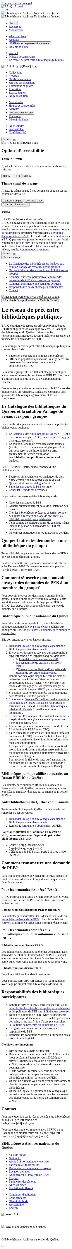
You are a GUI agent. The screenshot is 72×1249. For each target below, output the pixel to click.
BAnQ (5, 9)
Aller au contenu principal (16, 3)
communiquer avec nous (34, 249)
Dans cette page (11, 257)
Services (14, 75)
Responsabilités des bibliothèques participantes (36, 287)
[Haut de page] (2, 1246)
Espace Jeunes (17, 92)
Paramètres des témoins (22, 1181)
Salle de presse (17, 1154)
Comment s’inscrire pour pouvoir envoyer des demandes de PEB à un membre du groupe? (35, 278)
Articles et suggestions (22, 82)
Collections (15, 72)
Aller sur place (17, 1184)
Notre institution (18, 95)
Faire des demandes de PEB (25, 486)
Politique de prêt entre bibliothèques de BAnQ (39, 1024)
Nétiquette (15, 1158)
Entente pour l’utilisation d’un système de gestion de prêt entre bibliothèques (41, 671)
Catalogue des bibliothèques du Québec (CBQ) (40, 433)
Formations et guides (21, 85)
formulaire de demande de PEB (20, 919)
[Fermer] (14, 140)
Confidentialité (17, 132)
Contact (13, 290)
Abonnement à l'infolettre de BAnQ (30, 1174)
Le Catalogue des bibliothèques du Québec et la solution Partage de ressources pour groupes (36, 265)
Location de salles (19, 1171)
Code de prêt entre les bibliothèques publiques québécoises (36, 517)
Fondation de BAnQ (21, 1188)
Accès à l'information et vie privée (29, 1161)
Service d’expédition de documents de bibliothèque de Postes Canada (39, 701)
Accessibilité (16, 129)
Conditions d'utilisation (22, 1194)
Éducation (15, 89)
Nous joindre (16, 125)
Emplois (13, 1178)
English (13, 1207)
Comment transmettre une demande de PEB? (35, 283)
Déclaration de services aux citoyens (30, 1168)
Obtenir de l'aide (18, 1201)
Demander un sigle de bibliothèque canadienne (36, 645)
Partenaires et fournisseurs (24, 1164)
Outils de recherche (20, 79)
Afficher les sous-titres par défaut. (25, 219)
